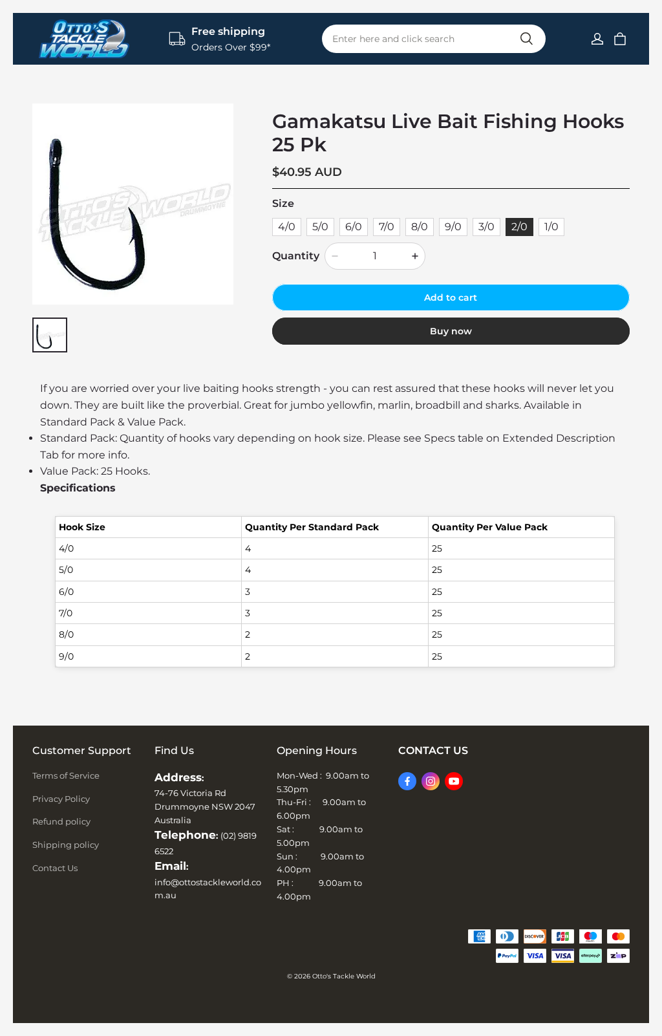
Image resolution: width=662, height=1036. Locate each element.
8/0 (419, 227)
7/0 (386, 227)
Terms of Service (66, 775)
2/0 (519, 227)
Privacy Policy (61, 798)
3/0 (486, 227)
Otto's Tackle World (344, 976)
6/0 (353, 227)
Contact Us (55, 868)
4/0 (286, 227)
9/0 (453, 227)
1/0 (551, 227)
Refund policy (61, 821)
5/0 (320, 227)
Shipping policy (65, 844)
